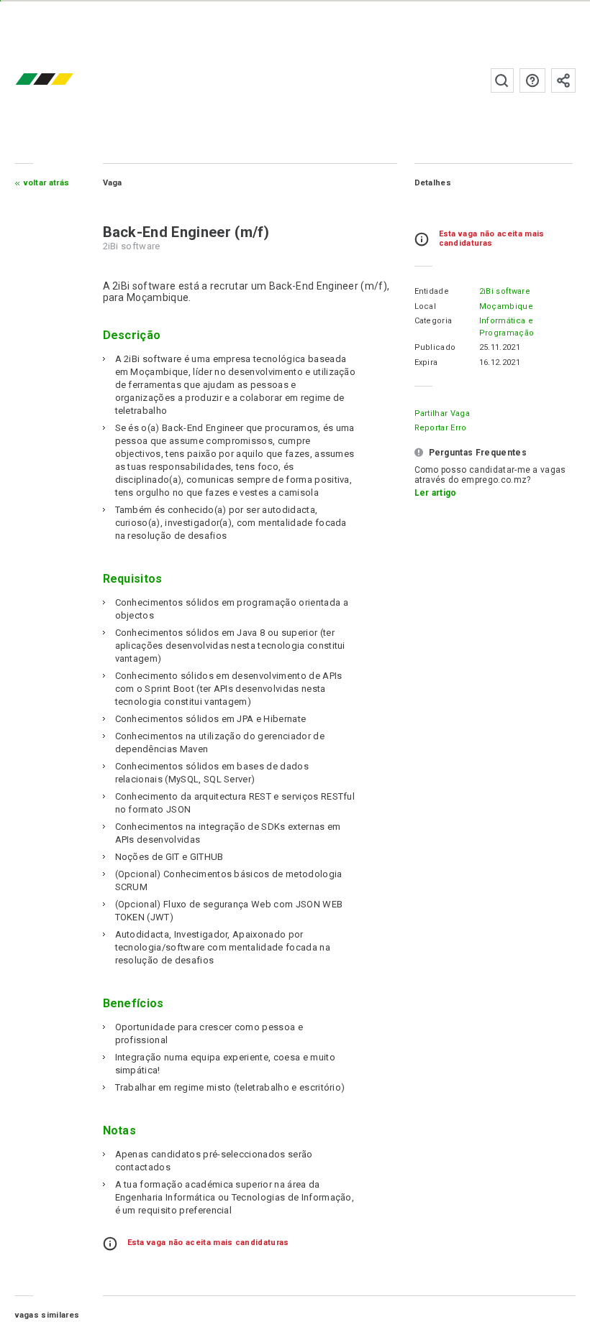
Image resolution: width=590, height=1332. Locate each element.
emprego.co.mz (65, 80)
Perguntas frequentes (532, 80)
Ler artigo (435, 493)
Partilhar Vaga (442, 413)
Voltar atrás (47, 183)
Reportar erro (440, 428)
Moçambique (506, 306)
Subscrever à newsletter (563, 80)
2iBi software (504, 291)
